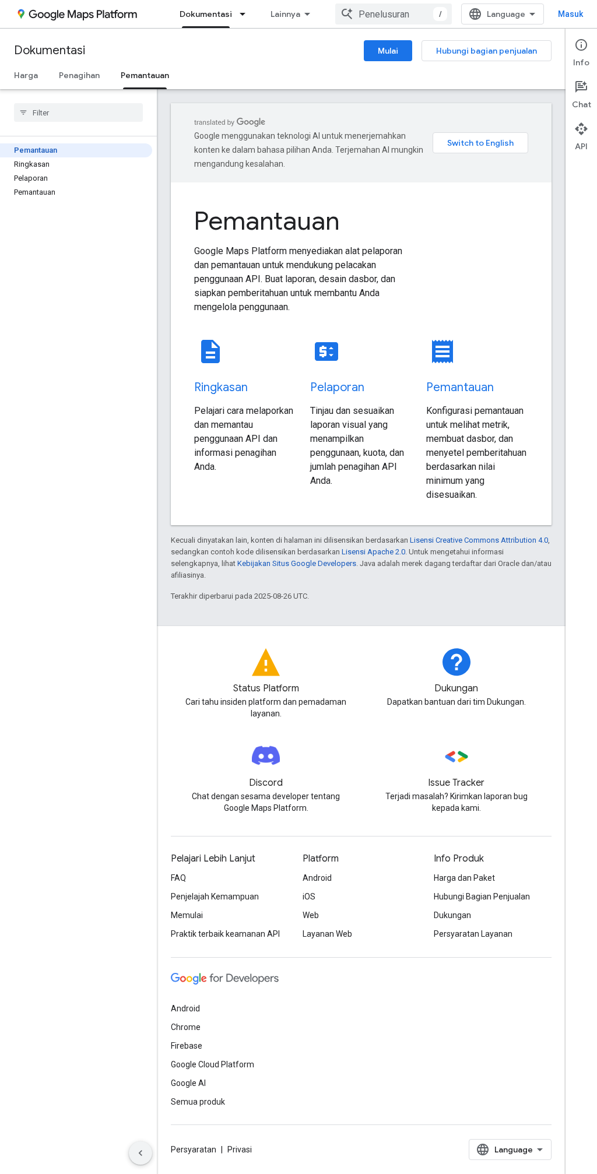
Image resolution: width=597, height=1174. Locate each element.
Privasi (239, 1149)
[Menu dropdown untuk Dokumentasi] (246, 14)
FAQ (178, 878)
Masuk (570, 14)
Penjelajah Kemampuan (215, 896)
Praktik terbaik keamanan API (225, 934)
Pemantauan (145, 75)
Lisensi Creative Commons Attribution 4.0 (479, 540)
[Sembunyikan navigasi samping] (140, 1153)
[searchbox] (78, 112)
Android (317, 878)
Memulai (187, 915)
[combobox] (393, 13)
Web (311, 915)
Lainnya (285, 14)
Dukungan (452, 915)
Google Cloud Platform (212, 1064)
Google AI (188, 1083)
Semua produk (198, 1101)
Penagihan (79, 75)
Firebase (186, 1045)
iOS (309, 896)
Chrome (186, 1027)
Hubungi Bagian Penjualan (482, 896)
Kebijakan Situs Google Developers (296, 563)
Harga (26, 75)
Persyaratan (193, 1149)
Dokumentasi (206, 14)
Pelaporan (337, 387)
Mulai (388, 50)
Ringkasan (221, 387)
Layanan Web (327, 934)
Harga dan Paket (464, 878)
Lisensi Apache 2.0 (373, 551)
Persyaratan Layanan (473, 934)
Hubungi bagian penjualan (486, 50)
